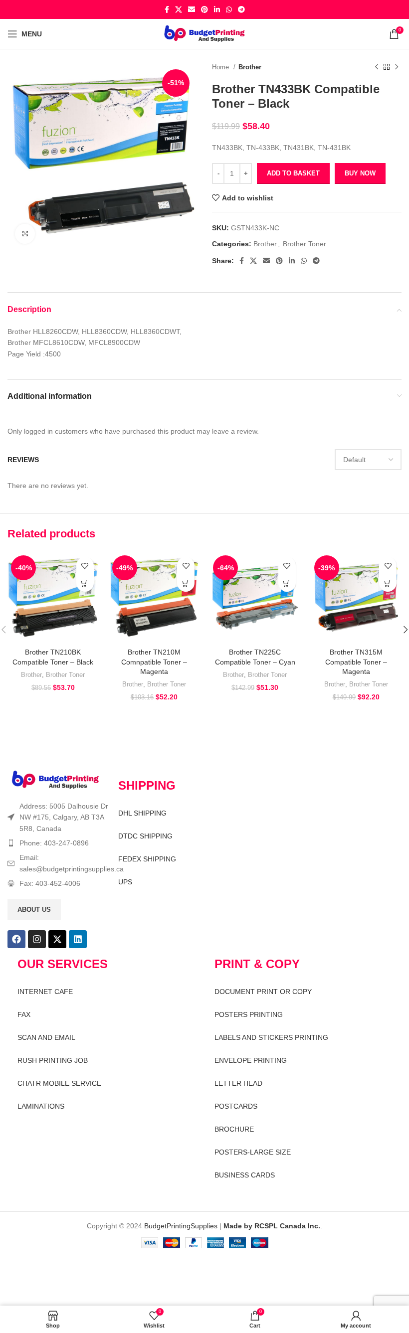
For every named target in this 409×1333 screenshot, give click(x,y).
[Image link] (55, 780)
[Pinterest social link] (204, 9)
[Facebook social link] (167, 9)
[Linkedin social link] (217, 9)
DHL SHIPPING (142, 813)
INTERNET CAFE (45, 992)
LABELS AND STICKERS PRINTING (271, 1037)
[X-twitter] (57, 939)
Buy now (360, 173)
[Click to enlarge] (25, 234)
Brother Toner (304, 244)
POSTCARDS (235, 1106)
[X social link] (178, 9)
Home (221, 67)
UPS (125, 882)
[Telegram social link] (241, 9)
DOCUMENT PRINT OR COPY (263, 992)
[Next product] (397, 67)
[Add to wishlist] (85, 565)
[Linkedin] (78, 939)
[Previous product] (377, 67)
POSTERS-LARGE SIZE (252, 1152)
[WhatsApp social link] (229, 9)
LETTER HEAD (238, 1083)
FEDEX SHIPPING (147, 859)
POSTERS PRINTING (248, 1014)
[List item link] (57, 842)
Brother (249, 67)
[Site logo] (204, 33)
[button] (85, 583)
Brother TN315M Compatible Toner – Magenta (356, 661)
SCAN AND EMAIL (46, 1037)
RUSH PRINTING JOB (52, 1060)
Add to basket (293, 173)
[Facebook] (16, 939)
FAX (23, 1014)
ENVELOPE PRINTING (250, 1060)
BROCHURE (234, 1129)
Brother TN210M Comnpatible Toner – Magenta (154, 661)
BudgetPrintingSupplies (180, 1226)
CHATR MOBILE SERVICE (59, 1083)
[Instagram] (37, 939)
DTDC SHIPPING (145, 836)
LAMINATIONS (40, 1106)
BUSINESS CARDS (244, 1175)
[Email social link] (191, 9)
